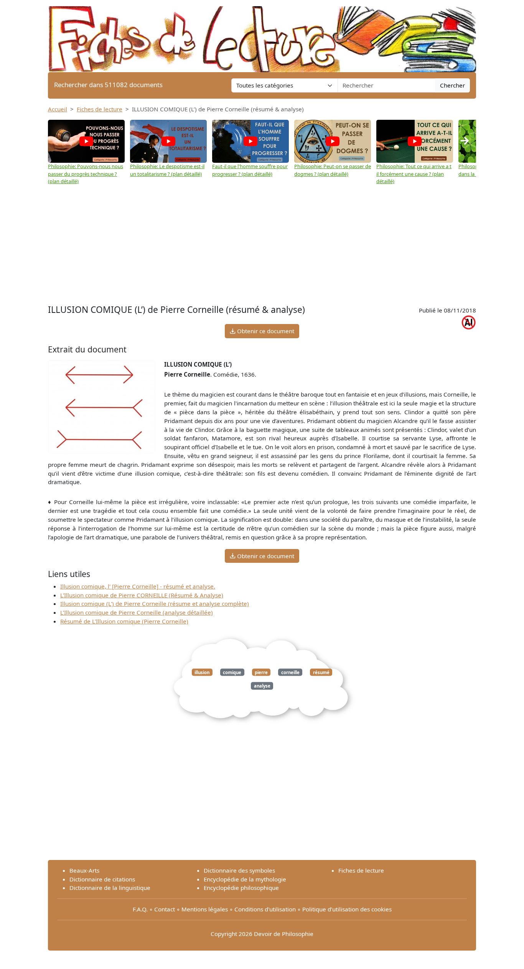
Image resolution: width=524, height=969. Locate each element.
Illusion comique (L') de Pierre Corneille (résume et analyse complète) (154, 603)
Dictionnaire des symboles (239, 870)
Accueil (57, 109)
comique (232, 672)
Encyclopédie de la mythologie (245, 879)
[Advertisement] (262, 245)
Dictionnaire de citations (102, 879)
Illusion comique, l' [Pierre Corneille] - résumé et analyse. (137, 586)
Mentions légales (204, 909)
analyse (262, 686)
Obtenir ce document (265, 331)
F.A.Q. (140, 909)
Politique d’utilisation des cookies (347, 909)
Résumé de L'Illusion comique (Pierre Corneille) (124, 621)
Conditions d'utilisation (265, 909)
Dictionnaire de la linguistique (109, 887)
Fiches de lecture (99, 109)
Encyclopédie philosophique (241, 887)
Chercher (452, 85)
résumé (321, 672)
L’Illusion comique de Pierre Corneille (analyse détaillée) (136, 612)
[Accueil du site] (262, 35)
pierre (261, 672)
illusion (201, 672)
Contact (164, 909)
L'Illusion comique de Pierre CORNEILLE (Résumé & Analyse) (141, 595)
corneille (290, 672)
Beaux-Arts (84, 870)
